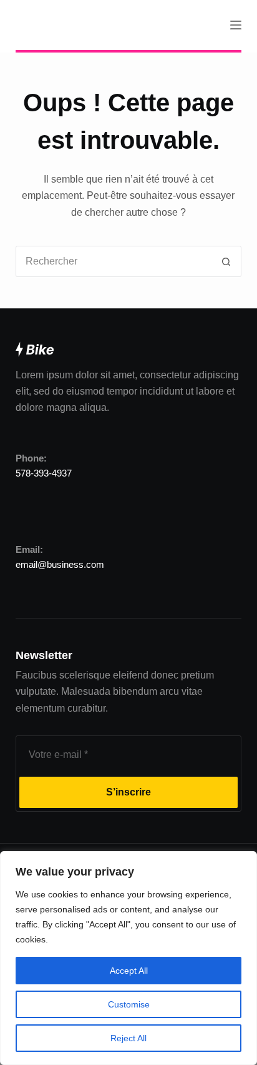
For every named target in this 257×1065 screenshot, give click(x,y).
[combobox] (113, 261)
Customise (129, 1004)
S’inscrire (128, 792)
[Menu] (235, 25)
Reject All (128, 1038)
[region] (128, 958)
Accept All (129, 971)
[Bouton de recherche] (226, 261)
